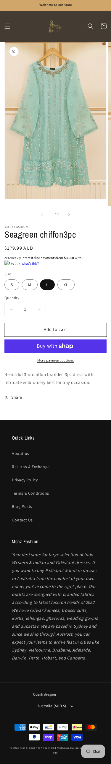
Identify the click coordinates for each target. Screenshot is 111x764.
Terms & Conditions (30, 493)
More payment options (55, 360)
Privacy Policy (25, 480)
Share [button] (16, 397)
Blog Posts (22, 506)
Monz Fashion (28, 747)
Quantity (11, 297)
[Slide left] (42, 214)
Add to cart (55, 329)
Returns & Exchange (31, 466)
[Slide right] (68, 214)
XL (66, 284)
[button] (7, 26)
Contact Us (22, 520)
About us (20, 453)
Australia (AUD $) (52, 705)
